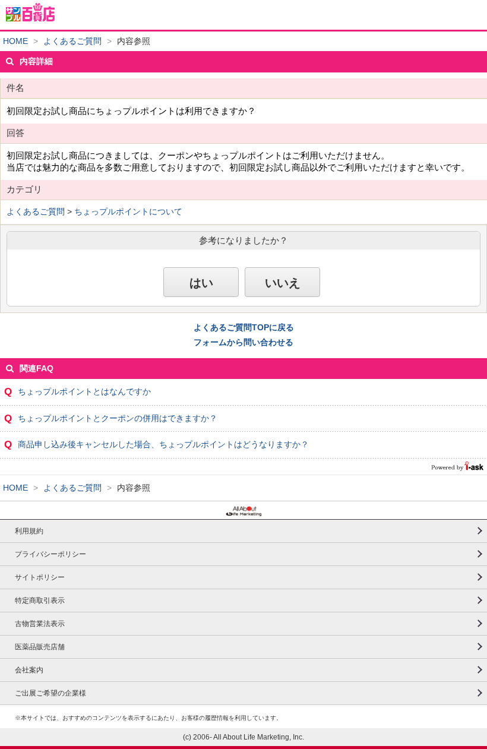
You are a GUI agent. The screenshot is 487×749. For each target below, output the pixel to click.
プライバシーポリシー (50, 554)
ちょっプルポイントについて (128, 211)
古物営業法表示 (40, 624)
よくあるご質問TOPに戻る (244, 327)
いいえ (283, 282)
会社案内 (29, 670)
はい (201, 282)
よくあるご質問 (72, 41)
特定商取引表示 (40, 600)
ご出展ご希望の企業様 (50, 693)
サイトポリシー (40, 577)
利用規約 (29, 531)
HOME (15, 41)
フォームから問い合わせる (243, 342)
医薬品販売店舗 (40, 647)
